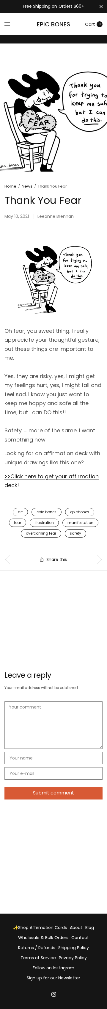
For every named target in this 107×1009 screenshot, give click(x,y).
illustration (44, 522)
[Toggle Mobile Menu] (11, 24)
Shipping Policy (73, 948)
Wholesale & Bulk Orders (43, 938)
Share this (56, 559)
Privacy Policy (73, 958)
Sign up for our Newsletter (53, 978)
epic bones (46, 511)
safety (75, 533)
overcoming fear (41, 533)
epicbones (79, 511)
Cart (90, 24)
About (76, 927)
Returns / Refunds (36, 948)
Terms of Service (38, 958)
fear (17, 522)
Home (10, 186)
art (20, 511)
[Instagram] (53, 994)
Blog (89, 927)
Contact (80, 938)
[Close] (101, 6)
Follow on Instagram (53, 968)
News (27, 186)
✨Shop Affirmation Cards (40, 927)
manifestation (80, 522)
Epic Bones (53, 24)
